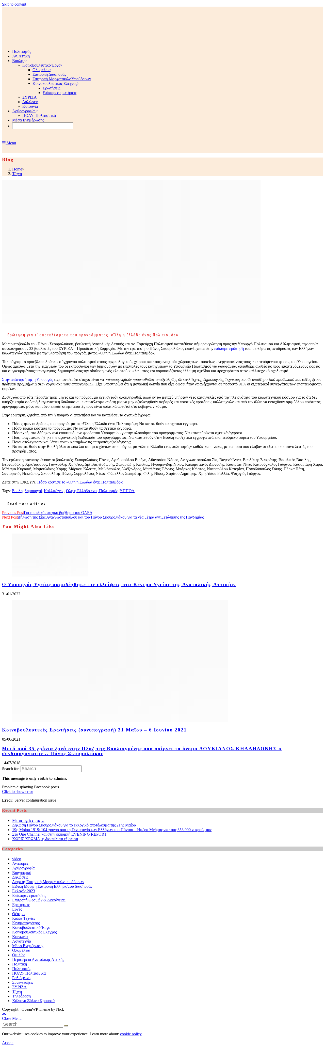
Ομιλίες (18, 955)
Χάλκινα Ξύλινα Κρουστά (33, 1000)
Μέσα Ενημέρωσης (28, 946)
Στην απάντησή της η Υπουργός (27, 379)
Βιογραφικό (21, 872)
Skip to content (14, 4)
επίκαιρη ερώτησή (229, 348)
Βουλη (17, 491)
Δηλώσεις (20, 877)
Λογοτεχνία (21, 941)
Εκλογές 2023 (23, 891)
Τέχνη (17, 991)
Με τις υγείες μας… (28, 820)
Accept (7, 1042)
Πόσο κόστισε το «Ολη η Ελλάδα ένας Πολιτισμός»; (80, 482)
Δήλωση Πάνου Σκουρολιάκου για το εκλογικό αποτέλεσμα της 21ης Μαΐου (74, 825)
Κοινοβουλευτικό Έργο (31, 927)
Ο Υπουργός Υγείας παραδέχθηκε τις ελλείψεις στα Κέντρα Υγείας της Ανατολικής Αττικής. (119, 584)
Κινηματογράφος (26, 923)
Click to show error (17, 791)
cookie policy (131, 1034)
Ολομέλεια (21, 950)
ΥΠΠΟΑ (127, 491)
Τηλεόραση (21, 996)
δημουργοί (33, 491)
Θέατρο (18, 914)
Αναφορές (20, 863)
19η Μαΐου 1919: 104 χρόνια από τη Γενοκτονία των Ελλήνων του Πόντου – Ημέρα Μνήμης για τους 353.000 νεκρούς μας (112, 829)
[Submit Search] (66, 1025)
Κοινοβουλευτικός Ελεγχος (34, 932)
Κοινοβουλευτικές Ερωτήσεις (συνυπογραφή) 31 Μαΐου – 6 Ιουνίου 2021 (94, 729)
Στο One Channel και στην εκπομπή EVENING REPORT (59, 834)
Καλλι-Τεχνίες (23, 918)
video (16, 859)
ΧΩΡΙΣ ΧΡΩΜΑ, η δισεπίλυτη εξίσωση (45, 839)
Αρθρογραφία (23, 868)
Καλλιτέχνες (54, 491)
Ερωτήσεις (21, 904)
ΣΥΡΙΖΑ (19, 987)
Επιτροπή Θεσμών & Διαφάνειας (38, 900)
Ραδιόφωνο (21, 978)
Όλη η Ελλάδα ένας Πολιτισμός (92, 491)
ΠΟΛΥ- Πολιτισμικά (29, 973)
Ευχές (17, 909)
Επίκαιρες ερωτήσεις (29, 895)
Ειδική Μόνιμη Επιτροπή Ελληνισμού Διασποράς (52, 886)
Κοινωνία (20, 936)
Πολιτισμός (21, 968)
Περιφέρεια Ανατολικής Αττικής (38, 959)
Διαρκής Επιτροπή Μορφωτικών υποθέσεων (48, 882)
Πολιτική (19, 964)
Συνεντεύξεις (22, 982)
